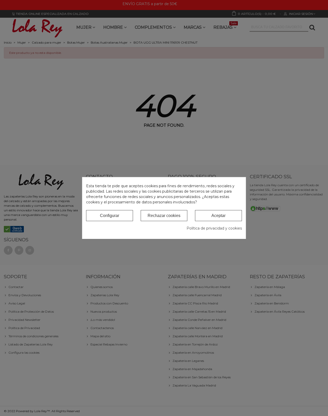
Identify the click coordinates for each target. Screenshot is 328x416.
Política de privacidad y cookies (214, 228)
